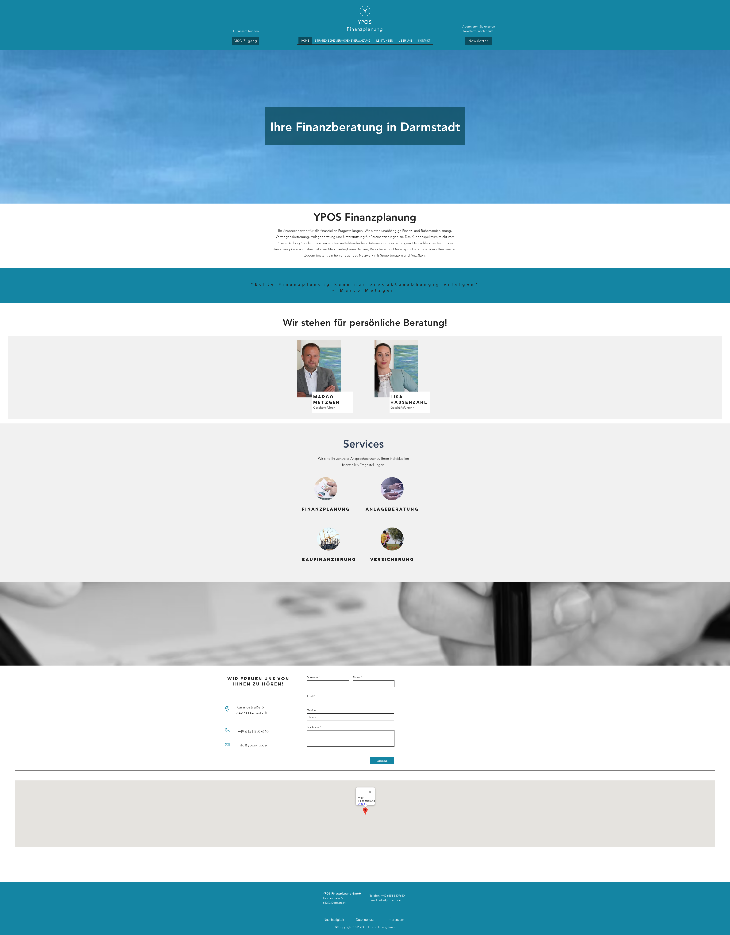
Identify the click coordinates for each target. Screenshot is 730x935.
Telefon (311, 710)
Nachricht (313, 727)
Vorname (312, 677)
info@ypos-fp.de (252, 745)
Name (356, 677)
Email (310, 696)
